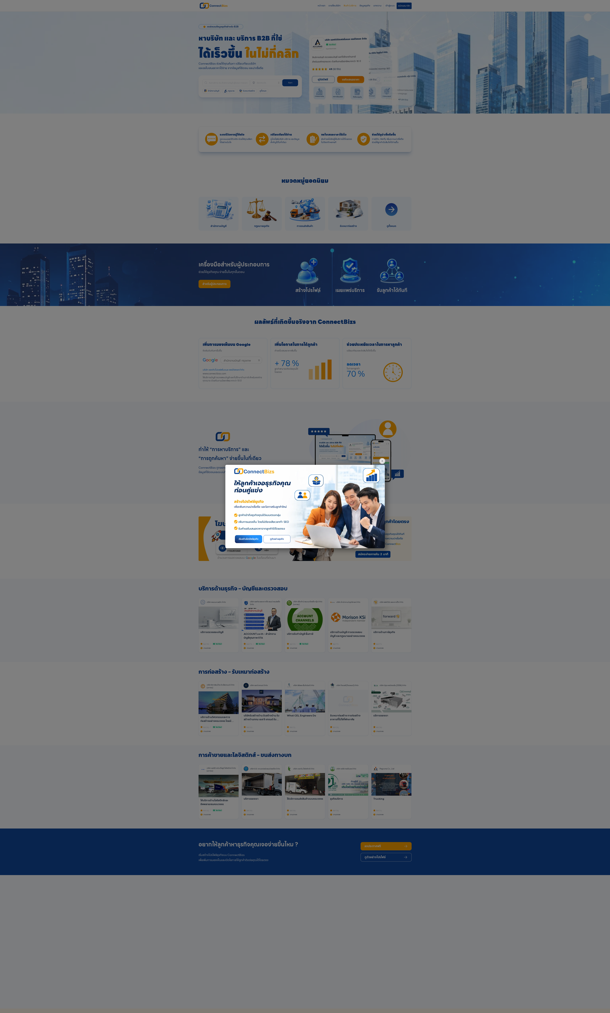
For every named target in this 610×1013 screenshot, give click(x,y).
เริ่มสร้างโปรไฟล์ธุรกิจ (248, 539)
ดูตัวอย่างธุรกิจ (277, 539)
